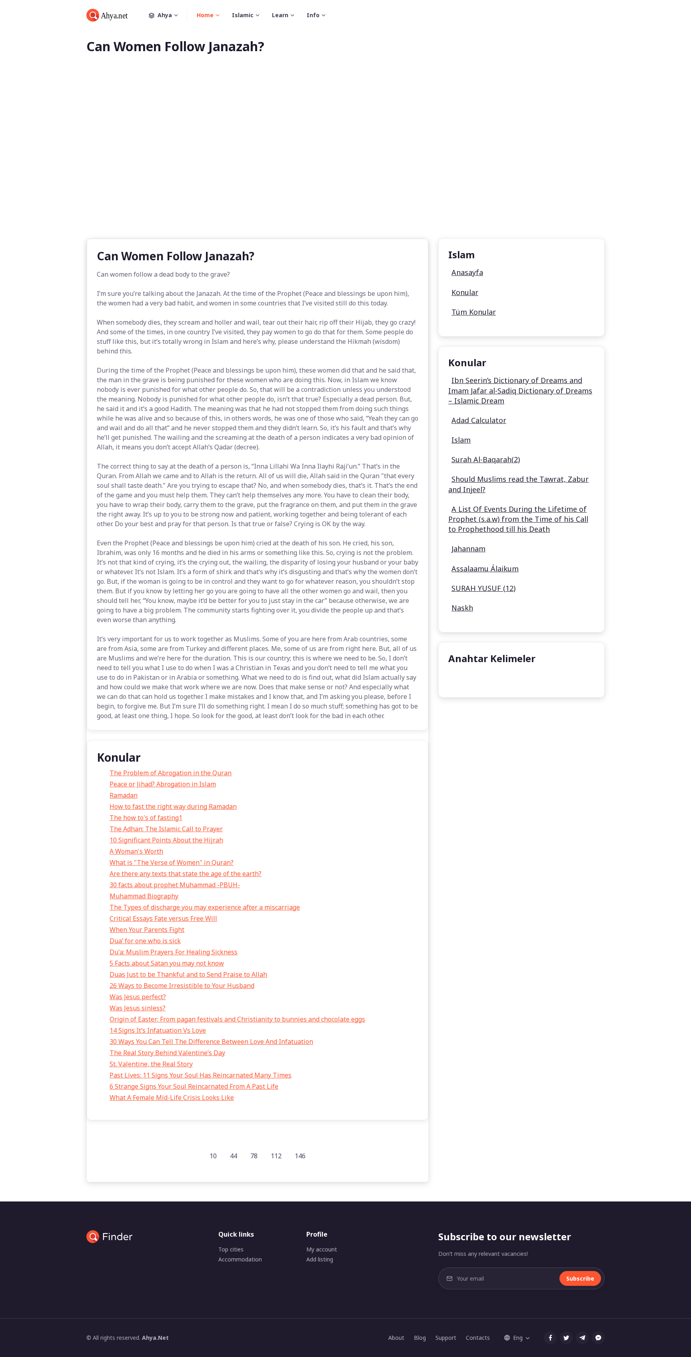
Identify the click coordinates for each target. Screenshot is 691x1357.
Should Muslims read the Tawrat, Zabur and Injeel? (518, 484)
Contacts (478, 1337)
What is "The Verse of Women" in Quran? (172, 862)
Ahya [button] (165, 15)
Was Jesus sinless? (138, 1008)
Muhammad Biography (144, 896)
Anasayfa (467, 272)
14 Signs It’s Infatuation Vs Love (158, 1030)
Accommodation (240, 1259)
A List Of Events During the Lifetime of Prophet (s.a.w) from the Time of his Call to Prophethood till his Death (518, 519)
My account (321, 1249)
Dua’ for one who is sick (145, 940)
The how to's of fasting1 (146, 817)
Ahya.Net (155, 1337)
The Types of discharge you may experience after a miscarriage (205, 907)
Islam (461, 440)
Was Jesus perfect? (138, 996)
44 (233, 1155)
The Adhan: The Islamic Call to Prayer (166, 828)
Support (445, 1337)
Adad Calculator (478, 420)
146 (300, 1155)
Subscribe (580, 1278)
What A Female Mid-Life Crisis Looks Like (172, 1097)
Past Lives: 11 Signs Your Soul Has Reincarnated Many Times (201, 1075)
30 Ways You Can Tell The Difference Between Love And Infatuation (211, 1041)
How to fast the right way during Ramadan (173, 806)
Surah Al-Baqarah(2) (485, 459)
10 (213, 1155)
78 (254, 1155)
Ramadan (124, 795)
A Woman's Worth (136, 851)
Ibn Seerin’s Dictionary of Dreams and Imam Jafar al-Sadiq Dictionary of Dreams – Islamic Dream (520, 390)
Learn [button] (280, 15)
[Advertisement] (345, 159)
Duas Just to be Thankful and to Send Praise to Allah (188, 974)
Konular (464, 292)
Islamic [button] (243, 15)
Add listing (319, 1259)
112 (276, 1155)
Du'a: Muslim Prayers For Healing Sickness (174, 952)
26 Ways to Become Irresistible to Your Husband (182, 985)
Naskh (462, 608)
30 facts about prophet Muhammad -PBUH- (175, 884)
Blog (420, 1337)
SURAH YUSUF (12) (483, 588)
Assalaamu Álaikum (485, 568)
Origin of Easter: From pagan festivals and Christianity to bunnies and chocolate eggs (237, 1019)
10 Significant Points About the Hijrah (166, 840)
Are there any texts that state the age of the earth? (186, 873)
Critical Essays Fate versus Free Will (163, 918)
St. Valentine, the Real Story (151, 1064)
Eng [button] (518, 1337)
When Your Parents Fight (147, 929)
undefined (469, 678)
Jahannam (468, 548)
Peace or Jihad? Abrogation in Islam (163, 784)
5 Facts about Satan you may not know (167, 963)
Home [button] (205, 15)
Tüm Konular (473, 312)
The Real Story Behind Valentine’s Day (167, 1052)
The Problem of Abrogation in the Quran (171, 772)
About (396, 1337)
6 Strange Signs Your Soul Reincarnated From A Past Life (194, 1086)
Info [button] (313, 15)
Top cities (231, 1249)
